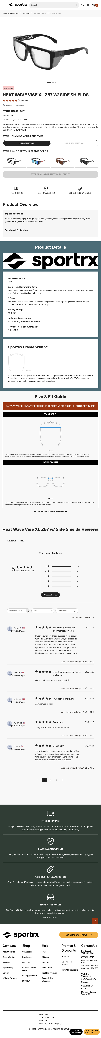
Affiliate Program (10, 978)
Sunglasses (14, 13)
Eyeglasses (27, 957)
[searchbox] (16, 611)
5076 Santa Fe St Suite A (88, 980)
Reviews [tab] (11, 540)
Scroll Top (95, 921)
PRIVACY (43, 1021)
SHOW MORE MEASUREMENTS (49, 511)
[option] (14, 161)
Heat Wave (26, 13)
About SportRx (9, 952)
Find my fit (94, 1032)
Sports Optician (9, 957)
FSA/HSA (26, 981)
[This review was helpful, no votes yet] (86, 661)
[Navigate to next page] (63, 780)
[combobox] (54, 5)
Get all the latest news (76, 935)
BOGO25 (65, 957)
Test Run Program (49, 973)
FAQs (44, 952)
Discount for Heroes (67, 963)
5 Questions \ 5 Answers (14, 105)
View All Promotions (70, 970)
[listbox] (50, 161)
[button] (48, 82)
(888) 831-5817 (87, 957)
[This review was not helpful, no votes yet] (91, 661)
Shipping (45, 957)
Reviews (6, 962)
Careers (6, 973)
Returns (45, 962)
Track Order (47, 968)
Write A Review (51, 595)
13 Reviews (23, 100)
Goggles (26, 962)
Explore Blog (8, 968)
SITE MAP (43, 1014)
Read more (72, 653)
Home (5, 13)
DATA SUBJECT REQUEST (50, 1024)
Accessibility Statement (47, 979)
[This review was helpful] (86, 767)
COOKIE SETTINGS (47, 1017)
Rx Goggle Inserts (29, 976)
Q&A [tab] (22, 540)
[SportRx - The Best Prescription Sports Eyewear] (18, 5)
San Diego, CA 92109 (87, 987)
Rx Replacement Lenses (29, 969)
